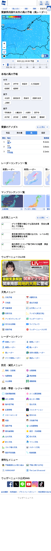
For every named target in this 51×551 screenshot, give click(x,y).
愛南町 (42, 117)
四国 (26, 8)
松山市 (7, 84)
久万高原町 (35, 84)
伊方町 (15, 117)
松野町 (24, 117)
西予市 (36, 113)
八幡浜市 (18, 113)
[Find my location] (4, 52)
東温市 (24, 84)
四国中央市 (37, 98)
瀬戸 (9, 143)
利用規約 (13, 492)
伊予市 (15, 84)
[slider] (7, 64)
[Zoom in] (4, 43)
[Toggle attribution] (4, 56)
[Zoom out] (4, 47)
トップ (5, 8)
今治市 (7, 98)
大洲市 (28, 113)
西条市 (26, 98)
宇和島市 (8, 113)
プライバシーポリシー (27, 492)
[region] (25, 37)
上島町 (7, 103)
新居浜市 (16, 98)
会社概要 (4, 492)
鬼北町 (33, 117)
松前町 (7, 88)
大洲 (9, 148)
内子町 (7, 117)
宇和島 (10, 152)
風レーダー (16, 8)
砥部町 (15, 88)
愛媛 (34, 8)
